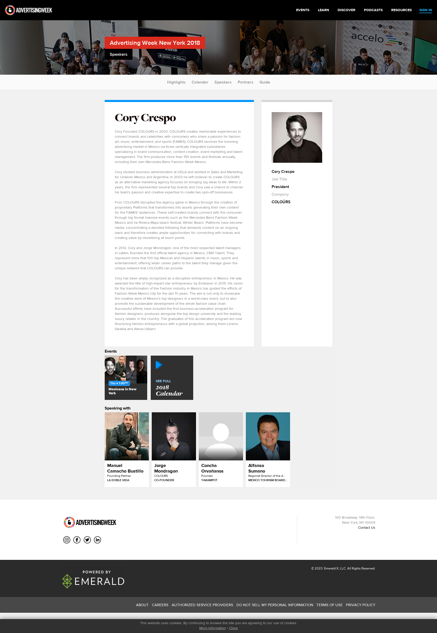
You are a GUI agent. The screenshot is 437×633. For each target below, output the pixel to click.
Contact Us (366, 527)
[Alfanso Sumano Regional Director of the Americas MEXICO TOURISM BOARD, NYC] (268, 436)
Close (233, 628)
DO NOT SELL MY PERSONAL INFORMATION (274, 605)
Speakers (223, 82)
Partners (245, 82)
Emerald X (330, 568)
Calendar (200, 82)
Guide (264, 82)
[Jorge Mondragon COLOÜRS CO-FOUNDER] (174, 436)
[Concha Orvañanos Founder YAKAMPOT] (221, 436)
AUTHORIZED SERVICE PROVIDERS (202, 605)
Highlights (176, 82)
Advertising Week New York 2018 (155, 42)
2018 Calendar (169, 388)
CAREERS (160, 605)
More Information (212, 628)
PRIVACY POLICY (360, 605)
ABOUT (142, 605)
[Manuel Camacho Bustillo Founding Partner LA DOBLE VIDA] (127, 436)
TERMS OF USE (329, 605)
